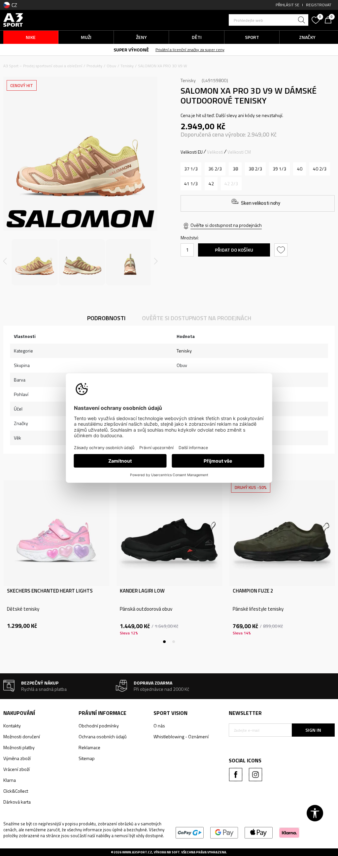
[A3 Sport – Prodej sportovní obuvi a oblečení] (13, 19)
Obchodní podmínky (99, 725)
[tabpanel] (56, 562)
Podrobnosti (106, 318)
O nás (159, 725)
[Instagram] (255, 774)
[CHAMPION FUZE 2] (282, 533)
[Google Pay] (224, 832)
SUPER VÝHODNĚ (131, 49)
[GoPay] (190, 832)
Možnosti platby (19, 747)
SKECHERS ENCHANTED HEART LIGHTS (50, 591)
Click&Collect (15, 790)
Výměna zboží (17, 758)
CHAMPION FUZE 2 (253, 591)
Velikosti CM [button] (239, 152)
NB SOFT (173, 852)
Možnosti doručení (21, 736)
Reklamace (89, 747)
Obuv (111, 66)
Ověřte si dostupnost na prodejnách (226, 225)
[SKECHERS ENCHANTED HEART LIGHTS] (56, 533)
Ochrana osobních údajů (102, 736)
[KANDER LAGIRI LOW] (169, 533)
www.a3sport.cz (137, 852)
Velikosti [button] (215, 152)
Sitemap (87, 758)
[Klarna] (289, 832)
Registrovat (318, 5)
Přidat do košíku (234, 249)
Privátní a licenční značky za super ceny (189, 49)
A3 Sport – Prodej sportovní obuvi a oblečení (42, 66)
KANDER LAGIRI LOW (142, 591)
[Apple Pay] (259, 832)
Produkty (94, 66)
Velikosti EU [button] (192, 152)
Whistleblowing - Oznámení (181, 736)
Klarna (9, 780)
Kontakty (12, 725)
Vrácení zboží (16, 769)
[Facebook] (235, 774)
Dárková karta (17, 801)
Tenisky (127, 66)
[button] (268, 20)
